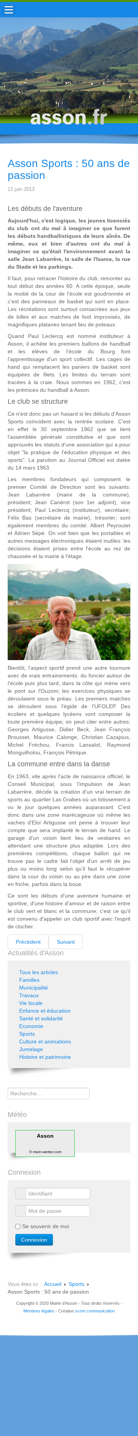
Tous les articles (38, 972)
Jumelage (31, 1049)
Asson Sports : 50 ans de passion (69, 169)
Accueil (52, 1284)
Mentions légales (38, 1311)
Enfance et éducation (45, 1011)
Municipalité (33, 988)
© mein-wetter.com (45, 1152)
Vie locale (31, 1003)
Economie (31, 1026)
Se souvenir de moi (45, 1226)
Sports (27, 1034)
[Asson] (69, 120)
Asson (45, 1136)
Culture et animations (45, 1041)
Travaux (29, 995)
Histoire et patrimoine (45, 1057)
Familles (29, 980)
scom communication (95, 1311)
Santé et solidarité (41, 1018)
